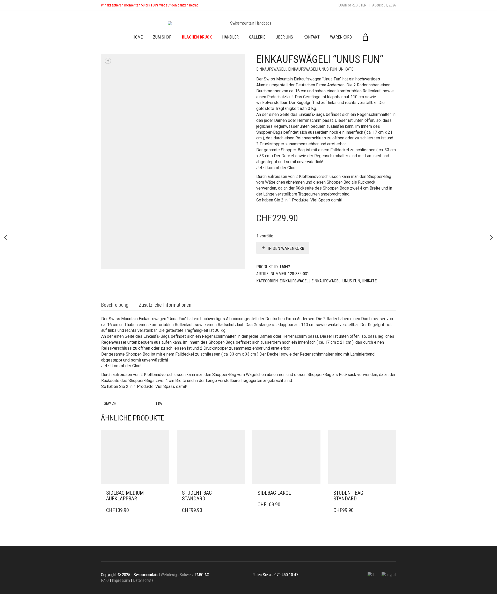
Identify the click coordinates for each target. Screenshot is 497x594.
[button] (163, 493)
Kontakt (311, 37)
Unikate (346, 69)
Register (359, 5)
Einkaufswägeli (271, 69)
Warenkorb (341, 37)
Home (138, 37)
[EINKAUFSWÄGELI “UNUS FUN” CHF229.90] (5, 237)
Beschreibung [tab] (114, 305)
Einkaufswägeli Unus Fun (312, 69)
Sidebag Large (274, 493)
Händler (230, 37)
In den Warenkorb (286, 248)
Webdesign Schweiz (177, 574)
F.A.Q (105, 580)
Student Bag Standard (197, 496)
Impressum (121, 580)
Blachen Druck (197, 37)
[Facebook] (207, 5)
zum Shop (162, 37)
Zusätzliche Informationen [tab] (165, 305)
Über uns (284, 37)
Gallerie (257, 37)
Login (343, 5)
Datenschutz (143, 580)
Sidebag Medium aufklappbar (125, 496)
